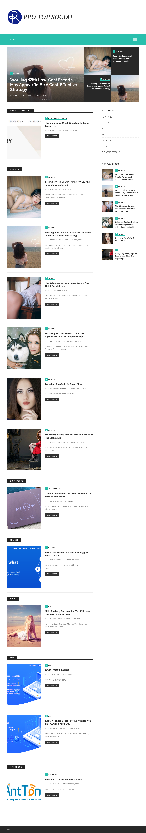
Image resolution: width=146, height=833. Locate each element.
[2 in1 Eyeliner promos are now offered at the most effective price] (24, 508)
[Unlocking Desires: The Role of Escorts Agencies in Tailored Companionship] (24, 348)
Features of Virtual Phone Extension (63, 779)
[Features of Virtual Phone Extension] (24, 794)
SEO (103, 135)
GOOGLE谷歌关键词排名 (57, 670)
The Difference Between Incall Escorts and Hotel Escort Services (43, 87)
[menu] (135, 39)
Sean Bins (54, 501)
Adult (104, 129)
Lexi (52, 189)
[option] (45, 74)
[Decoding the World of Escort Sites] (24, 399)
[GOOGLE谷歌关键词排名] (24, 685)
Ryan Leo (54, 130)
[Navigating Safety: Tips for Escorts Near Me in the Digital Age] (24, 449)
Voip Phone (107, 117)
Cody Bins (54, 784)
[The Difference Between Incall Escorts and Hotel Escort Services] (24, 297)
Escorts (105, 123)
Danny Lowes (56, 618)
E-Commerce (107, 140)
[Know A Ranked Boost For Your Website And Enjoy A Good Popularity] (24, 735)
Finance (105, 146)
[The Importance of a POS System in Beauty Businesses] (24, 137)
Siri (16, 95)
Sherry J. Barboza (58, 442)
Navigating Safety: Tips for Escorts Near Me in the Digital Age (126, 256)
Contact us (11, 830)
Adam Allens (56, 728)
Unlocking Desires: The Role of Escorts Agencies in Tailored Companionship (126, 224)
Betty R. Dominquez (59, 240)
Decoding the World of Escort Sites (63, 384)
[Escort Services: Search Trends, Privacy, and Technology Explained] (24, 196)
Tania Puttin (56, 560)
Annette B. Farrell (58, 388)
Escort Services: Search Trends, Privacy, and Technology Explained (122, 58)
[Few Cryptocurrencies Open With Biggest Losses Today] (24, 567)
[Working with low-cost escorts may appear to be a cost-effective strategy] (24, 247)
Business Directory (111, 152)
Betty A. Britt (56, 341)
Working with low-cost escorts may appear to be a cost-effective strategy (98, 86)
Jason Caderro (57, 674)
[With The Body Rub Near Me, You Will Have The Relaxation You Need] (24, 626)
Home (13, 39)
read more (52, 136)
